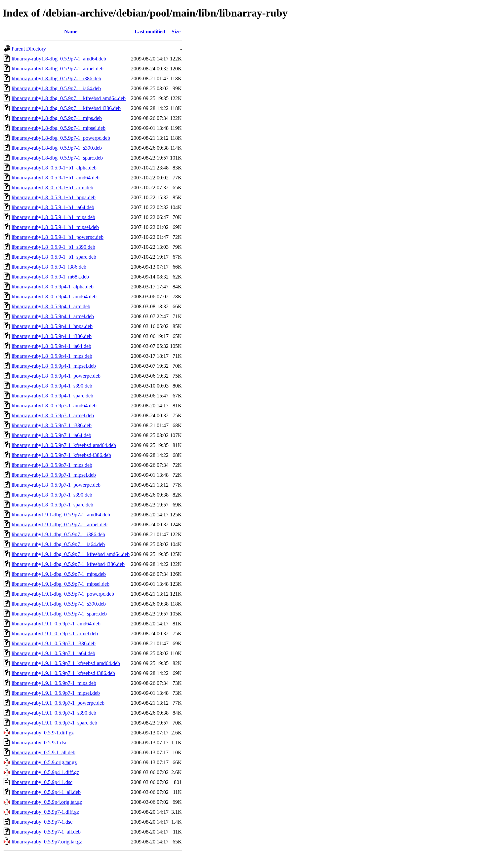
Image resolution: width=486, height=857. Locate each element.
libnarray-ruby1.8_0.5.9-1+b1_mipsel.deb (55, 227)
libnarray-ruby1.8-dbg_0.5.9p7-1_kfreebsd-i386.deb (66, 108)
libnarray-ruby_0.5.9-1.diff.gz (43, 732)
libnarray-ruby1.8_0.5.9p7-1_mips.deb (52, 465)
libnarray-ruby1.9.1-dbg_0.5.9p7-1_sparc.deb (59, 613)
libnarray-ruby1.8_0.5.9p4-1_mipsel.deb (54, 366)
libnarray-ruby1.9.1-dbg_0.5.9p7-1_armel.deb (59, 524)
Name (70, 31)
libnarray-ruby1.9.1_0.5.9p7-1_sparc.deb (54, 723)
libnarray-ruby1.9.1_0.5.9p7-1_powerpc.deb (58, 703)
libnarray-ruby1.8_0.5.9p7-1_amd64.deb (54, 405)
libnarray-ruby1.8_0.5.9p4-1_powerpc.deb (56, 376)
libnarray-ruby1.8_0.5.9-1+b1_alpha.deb (54, 167)
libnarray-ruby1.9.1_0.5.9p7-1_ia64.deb (53, 653)
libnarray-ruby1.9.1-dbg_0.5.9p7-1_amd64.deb (61, 514)
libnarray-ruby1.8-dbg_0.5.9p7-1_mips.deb (57, 118)
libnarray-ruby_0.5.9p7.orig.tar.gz (47, 841)
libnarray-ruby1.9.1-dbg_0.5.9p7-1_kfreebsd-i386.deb (68, 564)
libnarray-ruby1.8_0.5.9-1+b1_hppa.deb (54, 197)
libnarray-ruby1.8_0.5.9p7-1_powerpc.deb (56, 485)
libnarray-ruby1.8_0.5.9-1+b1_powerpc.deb (57, 237)
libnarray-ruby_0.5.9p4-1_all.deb (46, 792)
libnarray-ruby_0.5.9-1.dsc (39, 742)
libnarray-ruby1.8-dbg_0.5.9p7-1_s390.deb (57, 148)
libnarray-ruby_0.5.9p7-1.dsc (42, 822)
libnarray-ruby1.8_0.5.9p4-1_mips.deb (52, 356)
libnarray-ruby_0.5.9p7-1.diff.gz (45, 812)
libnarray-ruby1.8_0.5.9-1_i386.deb (49, 267)
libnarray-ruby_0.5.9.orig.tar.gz (44, 762)
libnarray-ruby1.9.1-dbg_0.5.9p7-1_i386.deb (58, 534)
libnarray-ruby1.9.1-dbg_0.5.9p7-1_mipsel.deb (60, 584)
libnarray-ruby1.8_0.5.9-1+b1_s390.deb (53, 247)
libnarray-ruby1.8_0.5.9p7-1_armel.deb (53, 415)
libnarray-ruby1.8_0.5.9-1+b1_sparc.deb (54, 257)
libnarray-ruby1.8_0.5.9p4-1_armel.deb (53, 316)
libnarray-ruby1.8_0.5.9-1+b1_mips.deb (53, 217)
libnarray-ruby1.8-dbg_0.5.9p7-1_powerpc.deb (61, 138)
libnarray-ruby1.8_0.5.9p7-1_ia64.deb (51, 435)
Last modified (150, 31)
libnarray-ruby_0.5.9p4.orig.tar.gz (47, 802)
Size (176, 31)
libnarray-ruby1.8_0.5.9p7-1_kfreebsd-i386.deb (61, 455)
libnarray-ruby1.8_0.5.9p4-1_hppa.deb (52, 326)
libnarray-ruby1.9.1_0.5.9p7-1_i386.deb (54, 643)
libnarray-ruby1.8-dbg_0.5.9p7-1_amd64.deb (59, 58)
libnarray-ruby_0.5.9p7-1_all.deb (46, 832)
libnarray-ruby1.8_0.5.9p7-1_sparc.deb (52, 504)
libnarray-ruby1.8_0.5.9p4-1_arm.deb (51, 306)
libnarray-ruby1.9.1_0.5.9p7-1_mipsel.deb (56, 693)
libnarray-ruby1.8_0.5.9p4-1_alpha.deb (53, 286)
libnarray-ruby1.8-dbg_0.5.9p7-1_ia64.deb (56, 88)
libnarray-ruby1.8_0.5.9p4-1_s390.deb (52, 386)
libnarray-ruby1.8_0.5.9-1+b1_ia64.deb (53, 207)
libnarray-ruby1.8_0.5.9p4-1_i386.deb (52, 336)
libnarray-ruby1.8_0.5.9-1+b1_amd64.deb (56, 177)
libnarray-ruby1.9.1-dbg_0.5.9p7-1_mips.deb (59, 574)
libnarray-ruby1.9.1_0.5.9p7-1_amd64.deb (56, 623)
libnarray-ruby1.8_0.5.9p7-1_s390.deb (52, 495)
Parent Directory (29, 49)
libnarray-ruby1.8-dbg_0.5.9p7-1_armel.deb (57, 68)
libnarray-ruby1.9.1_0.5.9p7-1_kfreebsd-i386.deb (63, 673)
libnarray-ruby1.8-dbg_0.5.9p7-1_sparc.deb (57, 158)
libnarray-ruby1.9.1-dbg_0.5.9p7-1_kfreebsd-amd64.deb (71, 554)
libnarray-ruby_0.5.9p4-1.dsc (42, 782)
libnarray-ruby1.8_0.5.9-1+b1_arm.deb (52, 187)
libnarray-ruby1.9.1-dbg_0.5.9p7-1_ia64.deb (58, 544)
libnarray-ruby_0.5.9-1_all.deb (43, 752)
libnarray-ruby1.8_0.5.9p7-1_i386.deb (52, 425)
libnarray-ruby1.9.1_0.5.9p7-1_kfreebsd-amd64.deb (66, 663)
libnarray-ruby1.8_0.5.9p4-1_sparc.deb (52, 395)
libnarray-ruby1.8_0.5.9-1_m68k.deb (50, 276)
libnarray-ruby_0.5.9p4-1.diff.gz (45, 772)
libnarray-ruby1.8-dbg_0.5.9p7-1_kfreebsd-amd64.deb (69, 98)
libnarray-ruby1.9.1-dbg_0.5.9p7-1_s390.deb (59, 604)
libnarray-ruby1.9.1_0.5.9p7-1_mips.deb (54, 683)
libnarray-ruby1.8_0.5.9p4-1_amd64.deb (54, 296)
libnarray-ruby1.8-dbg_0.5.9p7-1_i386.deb (56, 78)
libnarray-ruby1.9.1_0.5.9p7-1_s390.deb (54, 713)
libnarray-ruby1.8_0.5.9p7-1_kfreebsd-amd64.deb (64, 445)
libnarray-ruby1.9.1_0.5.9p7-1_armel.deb (55, 633)
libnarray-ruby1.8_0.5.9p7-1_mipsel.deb (54, 475)
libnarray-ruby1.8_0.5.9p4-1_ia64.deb (51, 346)
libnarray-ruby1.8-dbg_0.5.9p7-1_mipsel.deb (58, 128)
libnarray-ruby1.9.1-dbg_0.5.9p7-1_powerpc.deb (63, 594)
